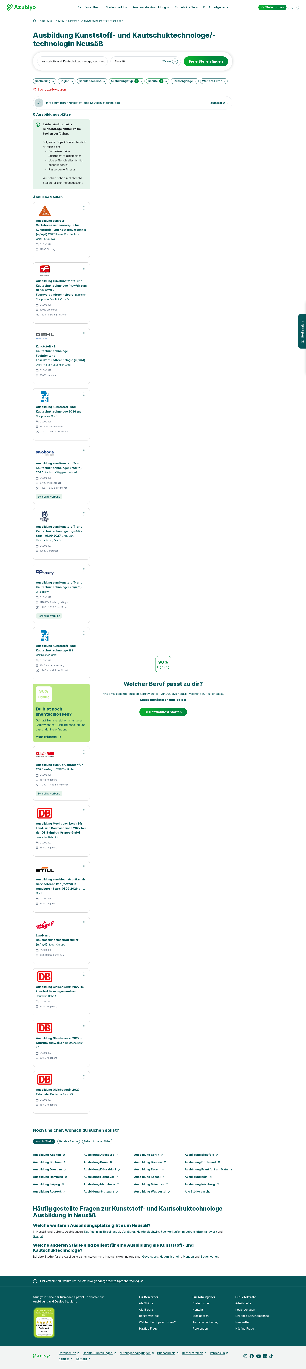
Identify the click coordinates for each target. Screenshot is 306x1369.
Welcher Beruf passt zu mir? (157, 1322)
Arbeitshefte (243, 1303)
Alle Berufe (146, 1309)
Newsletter (242, 1322)
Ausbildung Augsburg (99, 1154)
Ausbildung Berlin (147, 1154)
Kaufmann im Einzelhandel (102, 1231)
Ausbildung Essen (147, 1169)
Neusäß (60, 20)
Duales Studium (65, 1301)
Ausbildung (46, 20)
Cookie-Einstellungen (98, 1353)
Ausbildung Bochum (47, 1162)
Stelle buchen (201, 1303)
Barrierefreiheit (192, 1353)
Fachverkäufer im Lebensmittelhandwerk (189, 1231)
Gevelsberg (150, 1256)
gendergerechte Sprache (111, 1281)
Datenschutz (67, 1353)
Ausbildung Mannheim (100, 1184)
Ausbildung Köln (196, 1177)
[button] (170, 61)
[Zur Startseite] (21, 7)
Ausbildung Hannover (99, 1177)
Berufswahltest (89, 7)
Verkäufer (128, 1231)
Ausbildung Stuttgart (99, 1191)
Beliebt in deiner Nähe (97, 1141)
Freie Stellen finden (206, 61)
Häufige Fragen (149, 1328)
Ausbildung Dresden (48, 1169)
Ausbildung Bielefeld (200, 1154)
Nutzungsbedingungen (135, 1353)
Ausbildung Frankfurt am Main (207, 1169)
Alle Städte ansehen (198, 1191)
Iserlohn (175, 1256)
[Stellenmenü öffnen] (84, 208)
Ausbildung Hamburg (48, 1177)
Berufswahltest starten (163, 712)
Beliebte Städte (44, 1141)
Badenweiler (209, 1256)
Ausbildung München (149, 1184)
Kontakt (197, 1309)
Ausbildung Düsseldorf (100, 1169)
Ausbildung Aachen (47, 1154)
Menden (188, 1256)
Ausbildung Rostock (47, 1191)
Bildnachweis (166, 1353)
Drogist (38, 1236)
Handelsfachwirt (148, 1231)
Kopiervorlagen (245, 1309)
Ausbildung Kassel (147, 1177)
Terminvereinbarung (205, 1322)
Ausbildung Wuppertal (150, 1191)
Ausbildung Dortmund (201, 1162)
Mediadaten (200, 1316)
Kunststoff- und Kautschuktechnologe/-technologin (95, 20)
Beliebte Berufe (68, 1141)
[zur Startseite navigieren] (34, 20)
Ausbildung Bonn (96, 1162)
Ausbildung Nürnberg (200, 1184)
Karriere (81, 1359)
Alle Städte (146, 1303)
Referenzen (200, 1328)
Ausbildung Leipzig (47, 1184)
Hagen (164, 1256)
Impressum (217, 1353)
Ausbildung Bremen (148, 1162)
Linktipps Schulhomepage (252, 1316)
